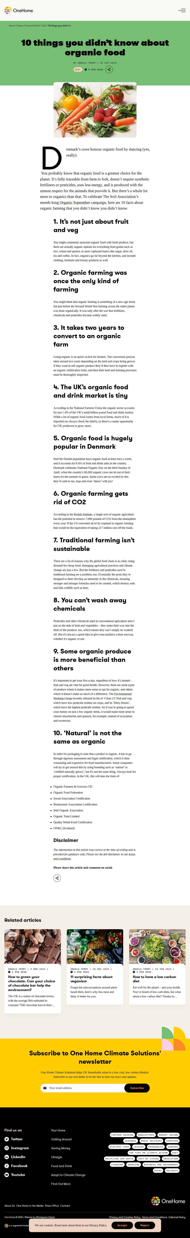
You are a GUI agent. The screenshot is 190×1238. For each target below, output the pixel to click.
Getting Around (61, 1139)
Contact (65, 1206)
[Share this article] (57, 878)
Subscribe (137, 1088)
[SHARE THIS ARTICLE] (109, 69)
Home (12, 25)
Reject (144, 1226)
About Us (9, 1206)
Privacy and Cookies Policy (124, 1217)
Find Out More (60, 1184)
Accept (122, 1226)
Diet (44, 25)
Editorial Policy (177, 1217)
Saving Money (60, 1148)
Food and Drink (32, 25)
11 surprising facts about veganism (91, 979)
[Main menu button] (182, 10)
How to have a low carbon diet (154, 979)
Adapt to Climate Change (68, 1175)
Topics (20, 25)
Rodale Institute (83, 514)
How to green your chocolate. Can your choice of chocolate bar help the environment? (31, 983)
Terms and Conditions (154, 1217)
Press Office (52, 1206)
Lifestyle (56, 1157)
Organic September (75, 202)
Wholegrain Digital (45, 1217)
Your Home (58, 1130)
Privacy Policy (97, 1225)
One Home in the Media (29, 1206)
